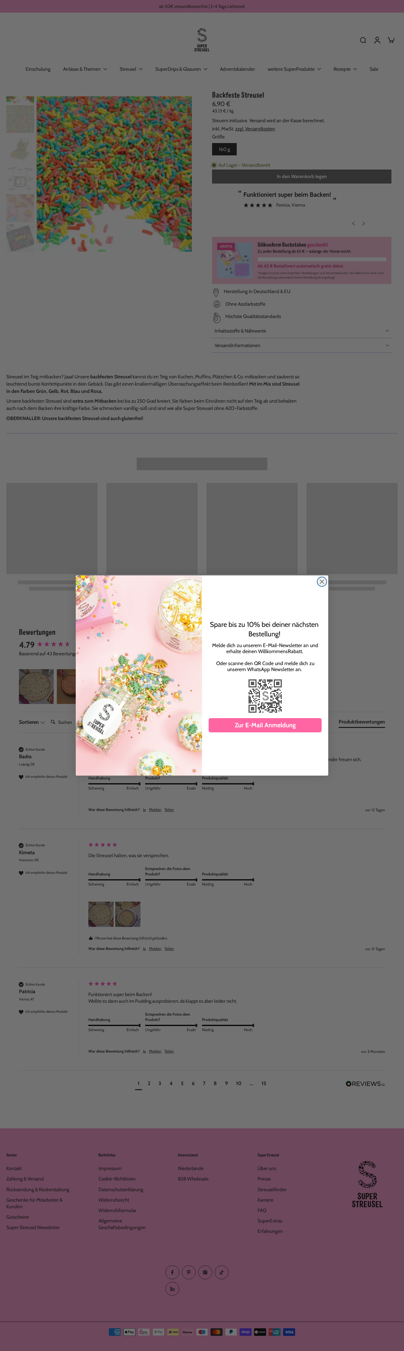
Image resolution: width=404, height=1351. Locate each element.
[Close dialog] (322, 581)
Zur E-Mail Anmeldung (265, 725)
